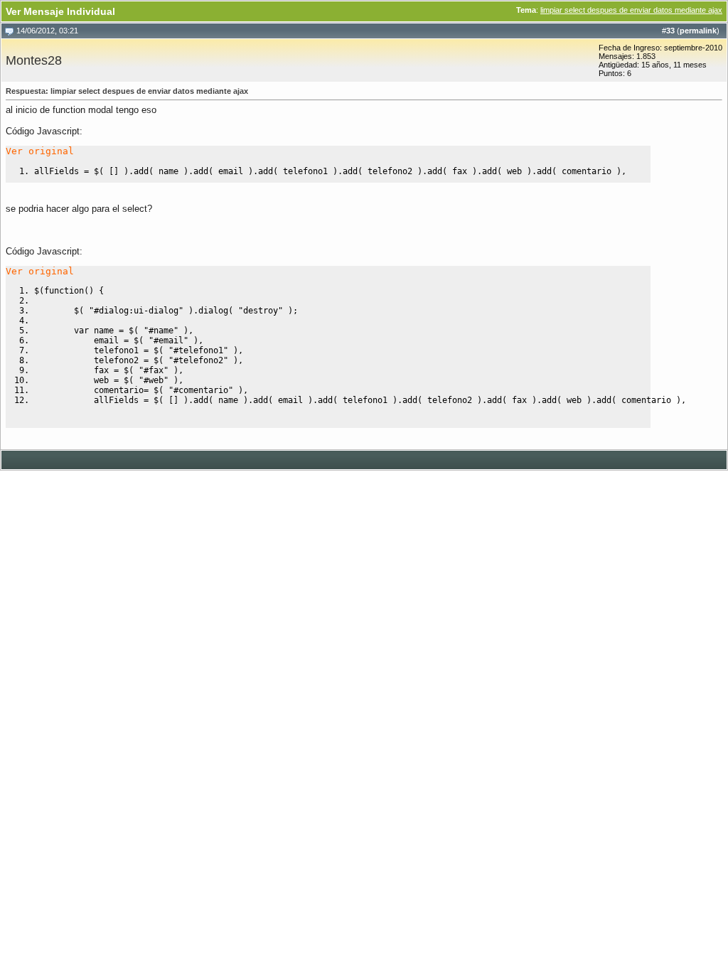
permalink (698, 30)
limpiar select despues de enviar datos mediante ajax (631, 10)
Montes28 (34, 60)
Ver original (40, 151)
